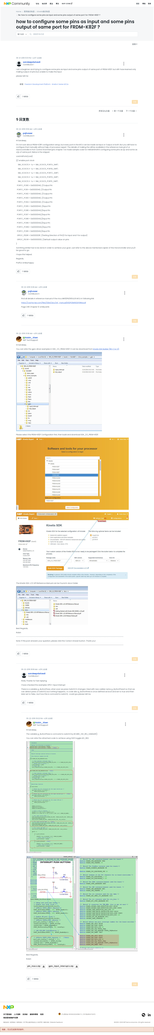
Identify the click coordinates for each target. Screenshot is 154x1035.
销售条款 (19, 1022)
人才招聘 (17, 1014)
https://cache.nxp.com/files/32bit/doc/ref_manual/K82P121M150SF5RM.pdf (53, 302)
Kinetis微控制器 (43, 11)
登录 (149, 3)
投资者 (25, 1014)
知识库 (44, 3)
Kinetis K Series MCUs (60, 84)
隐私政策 (6, 1022)
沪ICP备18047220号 (89, 1014)
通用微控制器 (29, 11)
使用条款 (12, 1022)
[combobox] (83, 34)
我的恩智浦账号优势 (10, 1018)
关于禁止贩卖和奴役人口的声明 (32, 1022)
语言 (137, 3)
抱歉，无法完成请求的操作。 (13, 1029)
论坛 (37, 3)
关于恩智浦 (7, 1014)
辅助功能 (46, 1022)
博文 (57, 3)
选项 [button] (134, 44)
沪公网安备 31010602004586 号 (71, 1014)
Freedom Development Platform (38, 84)
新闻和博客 (34, 1014)
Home (18, 11)
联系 (42, 1014)
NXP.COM (66, 3)
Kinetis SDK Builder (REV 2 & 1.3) (106, 349)
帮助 (144, 3)
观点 (51, 3)
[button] (124, 63)
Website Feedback (56, 1022)
